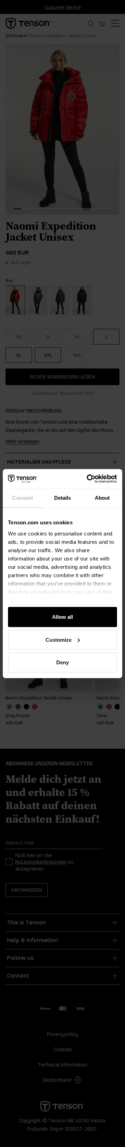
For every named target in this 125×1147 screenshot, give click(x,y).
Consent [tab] (22, 498)
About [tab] (102, 498)
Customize (58, 639)
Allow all (62, 617)
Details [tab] (62, 498)
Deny (62, 662)
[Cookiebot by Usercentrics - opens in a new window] (88, 478)
